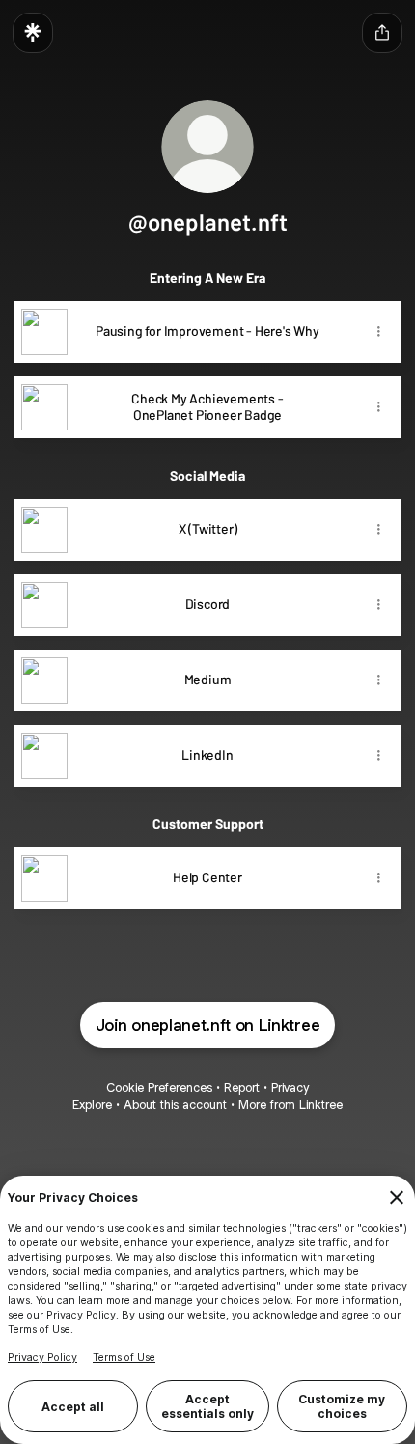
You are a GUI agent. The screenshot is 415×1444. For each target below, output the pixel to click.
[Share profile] (382, 33)
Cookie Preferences (159, 1087)
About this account (175, 1105)
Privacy (290, 1087)
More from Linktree (290, 1105)
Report (242, 1087)
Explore (92, 1105)
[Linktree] (33, 33)
